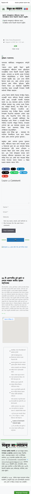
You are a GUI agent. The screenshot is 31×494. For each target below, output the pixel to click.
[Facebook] (25, 9)
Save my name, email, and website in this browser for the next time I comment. (15, 223)
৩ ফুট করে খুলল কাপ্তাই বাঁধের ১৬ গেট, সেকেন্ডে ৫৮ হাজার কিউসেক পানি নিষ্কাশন (18, 416)
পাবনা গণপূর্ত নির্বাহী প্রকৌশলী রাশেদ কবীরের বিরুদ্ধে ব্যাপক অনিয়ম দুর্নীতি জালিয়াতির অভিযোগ (18, 392)
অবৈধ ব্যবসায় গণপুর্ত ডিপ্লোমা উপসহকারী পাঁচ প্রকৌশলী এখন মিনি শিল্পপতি (18, 401)
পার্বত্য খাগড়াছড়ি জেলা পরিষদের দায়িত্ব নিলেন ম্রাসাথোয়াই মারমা (18, 370)
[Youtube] (27, 9)
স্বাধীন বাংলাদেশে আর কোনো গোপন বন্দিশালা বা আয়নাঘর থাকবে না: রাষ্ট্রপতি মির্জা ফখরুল (18, 408)
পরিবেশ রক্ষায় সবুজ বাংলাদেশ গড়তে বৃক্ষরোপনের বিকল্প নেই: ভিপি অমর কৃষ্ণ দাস (18, 377)
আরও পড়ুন (3, 313)
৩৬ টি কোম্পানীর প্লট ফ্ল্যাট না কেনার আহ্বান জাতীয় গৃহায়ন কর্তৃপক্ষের (13, 281)
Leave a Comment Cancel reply (18, 422)
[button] (3, 8)
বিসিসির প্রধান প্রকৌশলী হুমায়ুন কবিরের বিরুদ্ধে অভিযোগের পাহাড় (17, 384)
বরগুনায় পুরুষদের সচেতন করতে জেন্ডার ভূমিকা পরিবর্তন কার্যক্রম (18, 363)
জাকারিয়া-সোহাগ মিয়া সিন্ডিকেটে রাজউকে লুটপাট (18, 351)
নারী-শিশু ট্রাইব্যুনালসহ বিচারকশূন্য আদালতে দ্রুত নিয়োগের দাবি (17, 357)
